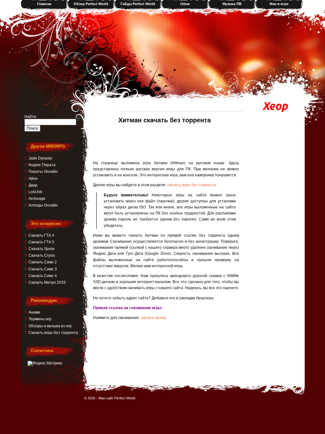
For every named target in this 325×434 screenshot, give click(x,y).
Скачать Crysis (42, 255)
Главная (44, 4)
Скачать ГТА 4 (41, 235)
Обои (185, 4)
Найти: (30, 116)
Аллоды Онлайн (43, 205)
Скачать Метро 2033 (47, 282)
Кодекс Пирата (42, 165)
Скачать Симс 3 (43, 269)
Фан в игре (279, 4)
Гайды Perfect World (138, 4)
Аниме (34, 312)
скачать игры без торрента (191, 185)
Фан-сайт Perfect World (116, 398)
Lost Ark (35, 192)
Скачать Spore (42, 249)
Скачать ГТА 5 (41, 242)
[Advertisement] (166, 141)
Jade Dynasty (40, 158)
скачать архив (153, 317)
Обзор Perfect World (91, 4)
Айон (33, 178)
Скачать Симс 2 (43, 262)
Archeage (37, 198)
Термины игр (40, 319)
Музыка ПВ (232, 4)
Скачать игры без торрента (53, 332)
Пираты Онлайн (43, 171)
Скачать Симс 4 (43, 276)
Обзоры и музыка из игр (50, 326)
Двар (33, 185)
